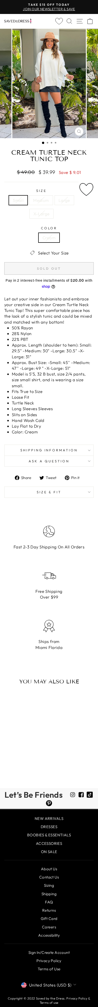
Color (49, 228)
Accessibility (49, 935)
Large (64, 200)
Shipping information (49, 450)
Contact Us (49, 877)
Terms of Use (49, 969)
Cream (49, 237)
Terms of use (49, 1003)
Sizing (49, 885)
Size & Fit (49, 492)
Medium (41, 200)
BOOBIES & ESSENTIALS (49, 835)
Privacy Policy (49, 960)
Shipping (49, 893)
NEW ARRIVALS (49, 818)
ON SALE (49, 851)
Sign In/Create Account (49, 952)
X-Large (41, 213)
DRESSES (49, 826)
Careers (49, 927)
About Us (49, 869)
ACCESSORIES (49, 843)
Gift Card (49, 918)
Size (41, 191)
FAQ (49, 902)
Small (18, 200)
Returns (49, 910)
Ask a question (49, 461)
